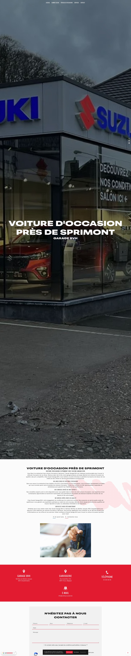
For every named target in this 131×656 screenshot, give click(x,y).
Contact (83, 3)
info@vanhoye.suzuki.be (65, 596)
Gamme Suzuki (55, 3)
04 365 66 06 (107, 580)
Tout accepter (69, 652)
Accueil (48, 3)
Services (76, 3)
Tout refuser (76, 652)
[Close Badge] (15, 652)
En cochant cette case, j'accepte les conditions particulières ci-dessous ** (66, 645)
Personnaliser (83, 652)
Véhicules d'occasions (67, 3)
